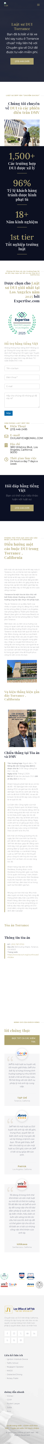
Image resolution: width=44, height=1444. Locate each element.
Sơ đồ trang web (14, 1426)
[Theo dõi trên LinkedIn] (34, 1333)
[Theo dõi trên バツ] (21, 1333)
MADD (10, 1371)
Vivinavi (10, 1396)
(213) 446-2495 (22, 61)
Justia (9, 1407)
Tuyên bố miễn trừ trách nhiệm (24, 1428)
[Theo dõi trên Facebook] (7, 1333)
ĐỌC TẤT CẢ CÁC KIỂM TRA (23, 1040)
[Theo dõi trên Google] (14, 1340)
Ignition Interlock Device (17, 1359)
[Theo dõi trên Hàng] (21, 1340)
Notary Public (12, 1378)
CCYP (9, 1400)
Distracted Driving (14, 1374)
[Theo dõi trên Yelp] (7, 1340)
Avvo (9, 1411)
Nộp (8, 413)
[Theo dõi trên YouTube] (27, 1333)
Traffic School (12, 1363)
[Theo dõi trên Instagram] (14, 1333)
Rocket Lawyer (13, 1403)
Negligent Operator (15, 1367)
